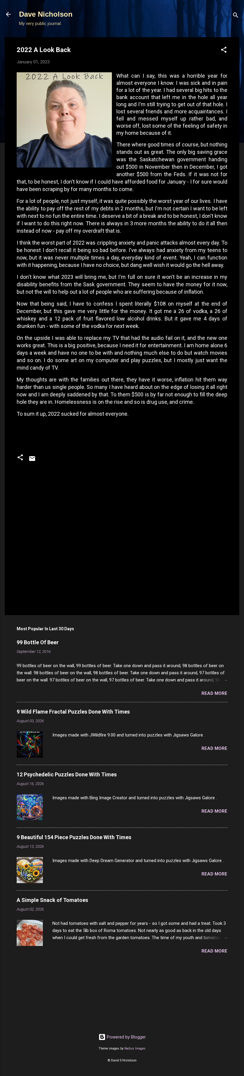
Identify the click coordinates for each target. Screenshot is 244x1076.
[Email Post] (32, 460)
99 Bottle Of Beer (38, 642)
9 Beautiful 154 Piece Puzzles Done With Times (74, 837)
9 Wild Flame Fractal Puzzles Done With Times (73, 712)
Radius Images (135, 1048)
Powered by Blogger (126, 1037)
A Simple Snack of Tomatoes (52, 900)
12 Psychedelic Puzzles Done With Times (67, 774)
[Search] (235, 16)
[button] (223, 50)
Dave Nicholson (46, 14)
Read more (214, 693)
